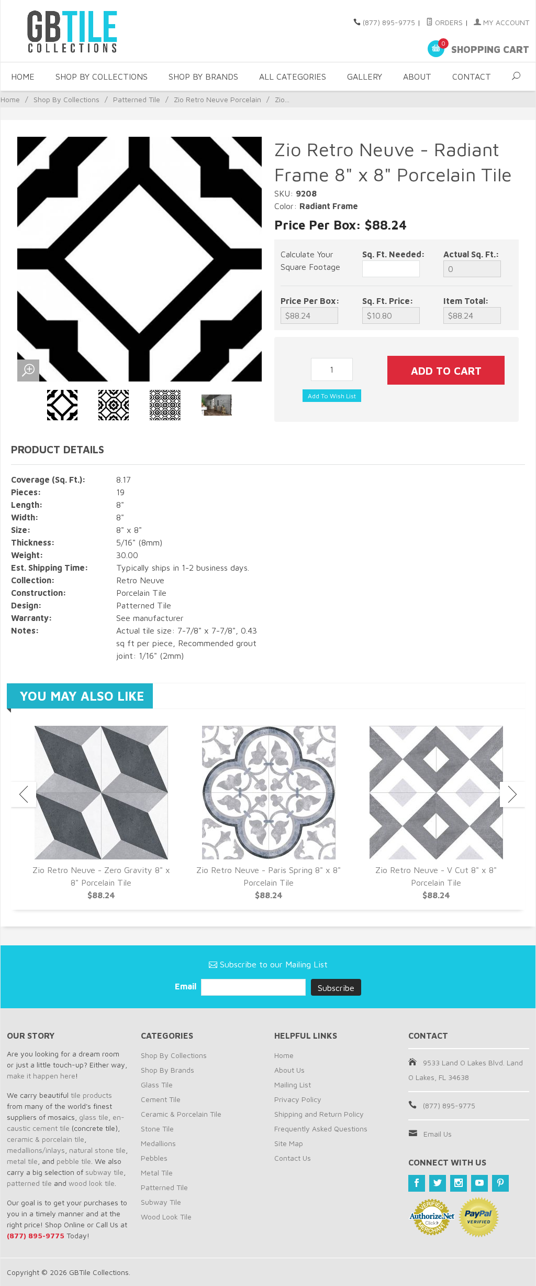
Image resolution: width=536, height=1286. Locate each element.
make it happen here (41, 1075)
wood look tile (92, 1183)
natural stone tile (97, 1150)
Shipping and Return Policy (319, 1113)
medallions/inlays (36, 1150)
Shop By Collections (101, 76)
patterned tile (29, 1183)
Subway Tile (161, 1201)
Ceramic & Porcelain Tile (181, 1113)
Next (512, 794)
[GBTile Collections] (90, 31)
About (417, 76)
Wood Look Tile (166, 1216)
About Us (289, 1069)
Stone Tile (157, 1128)
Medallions (158, 1143)
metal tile (22, 1161)
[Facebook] (416, 1183)
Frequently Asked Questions (320, 1128)
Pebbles (154, 1157)
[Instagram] (458, 1183)
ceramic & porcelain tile (45, 1139)
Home (23, 76)
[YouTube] (479, 1183)
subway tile (104, 1172)
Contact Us (292, 1157)
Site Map (288, 1143)
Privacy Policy (297, 1099)
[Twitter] (437, 1183)
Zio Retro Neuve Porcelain (217, 99)
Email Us (437, 1133)
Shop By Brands (203, 76)
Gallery (364, 76)
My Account (505, 22)
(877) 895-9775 (389, 22)
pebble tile (74, 1161)
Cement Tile (161, 1099)
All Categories (292, 76)
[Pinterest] (500, 1183)
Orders (448, 22)
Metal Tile (157, 1172)
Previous (23, 794)
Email (186, 986)
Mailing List (292, 1084)
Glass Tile (157, 1084)
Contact (471, 76)
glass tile (93, 1117)
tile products (91, 1095)
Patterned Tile (136, 99)
